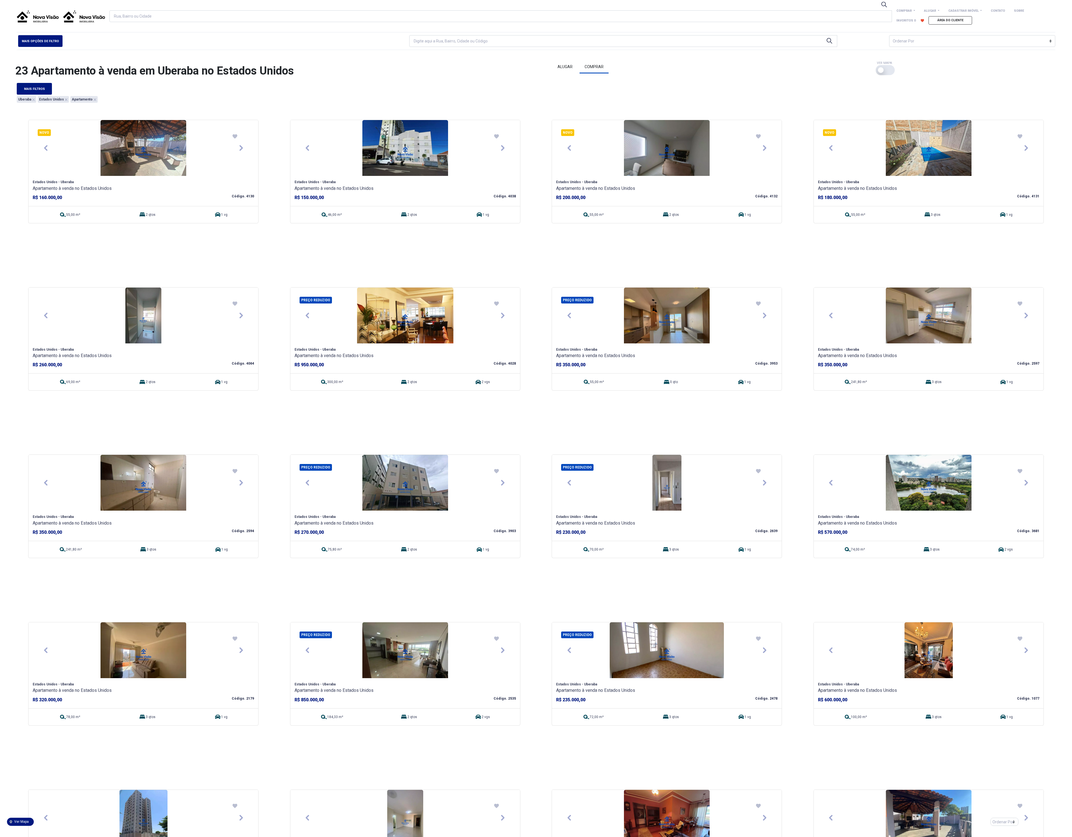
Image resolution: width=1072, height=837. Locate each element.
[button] (45, 148)
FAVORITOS (906, 20)
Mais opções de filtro (40, 41)
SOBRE (1019, 11)
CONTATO (998, 11)
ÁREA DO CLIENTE (950, 20)
